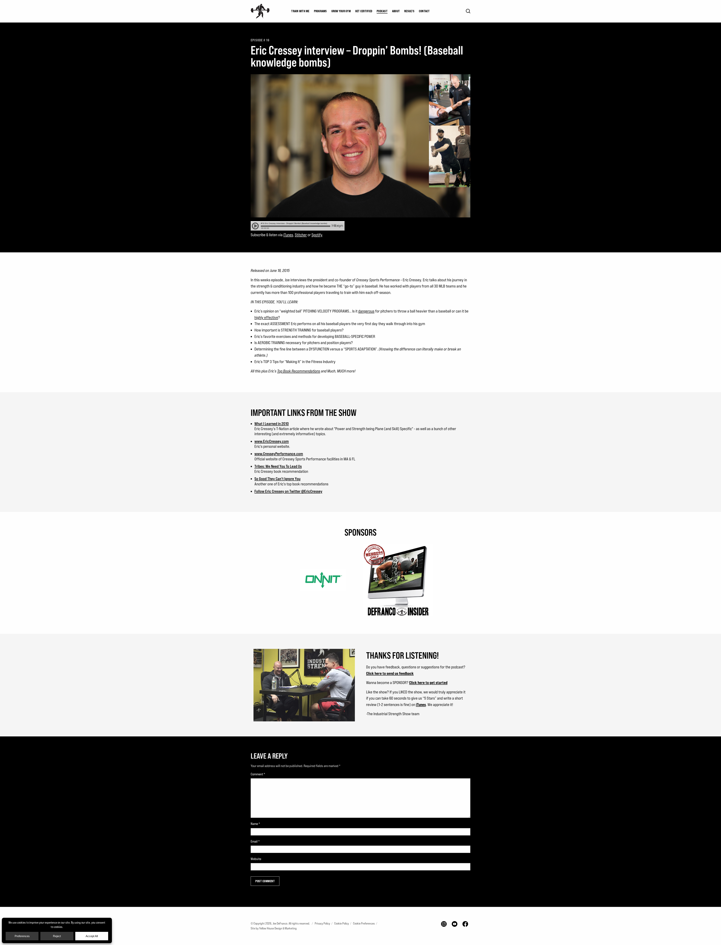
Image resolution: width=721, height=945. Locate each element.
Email (255, 841)
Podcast (382, 11)
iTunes (288, 234)
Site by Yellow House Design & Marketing (274, 928)
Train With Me (300, 11)
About (396, 11)
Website (256, 859)
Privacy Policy (322, 923)
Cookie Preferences (364, 923)
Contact (424, 11)
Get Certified (363, 11)
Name (255, 824)
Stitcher (301, 234)
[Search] (468, 11)
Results (409, 11)
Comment (258, 774)
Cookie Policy (341, 923)
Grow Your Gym (341, 11)
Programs (320, 11)
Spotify (316, 234)
